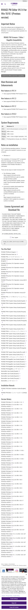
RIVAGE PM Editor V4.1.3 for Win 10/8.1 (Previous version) (11, 493)
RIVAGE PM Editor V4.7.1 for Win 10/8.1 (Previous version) (11, 476)
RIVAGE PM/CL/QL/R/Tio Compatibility (14, 75)
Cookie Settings (14, 598)
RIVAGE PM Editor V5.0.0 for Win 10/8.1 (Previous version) (11, 468)
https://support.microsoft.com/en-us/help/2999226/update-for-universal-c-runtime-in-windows (14, 191)
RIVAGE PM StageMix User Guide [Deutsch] (13, 361)
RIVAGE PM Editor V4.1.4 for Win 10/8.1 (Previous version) (11, 489)
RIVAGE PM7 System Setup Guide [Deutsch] (13, 336)
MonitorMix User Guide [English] (9, 371)
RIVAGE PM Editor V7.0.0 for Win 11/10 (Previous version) (11, 405)
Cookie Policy (16, 595)
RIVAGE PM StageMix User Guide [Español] (13, 366)
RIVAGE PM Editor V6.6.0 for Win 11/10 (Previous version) (11, 422)
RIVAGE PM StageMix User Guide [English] (12, 359)
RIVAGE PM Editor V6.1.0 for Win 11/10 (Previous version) (11, 430)
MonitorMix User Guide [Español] (10, 376)
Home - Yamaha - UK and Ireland (8, 564)
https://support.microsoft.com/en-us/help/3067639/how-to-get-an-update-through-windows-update (14, 177)
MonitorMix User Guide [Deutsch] (10, 373)
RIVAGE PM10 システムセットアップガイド (13, 331)
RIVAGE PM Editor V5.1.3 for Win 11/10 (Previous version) (11, 443)
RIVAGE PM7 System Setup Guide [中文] (12, 354)
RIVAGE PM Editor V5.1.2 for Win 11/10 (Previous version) (11, 447)
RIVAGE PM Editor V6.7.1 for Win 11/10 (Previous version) (11, 409)
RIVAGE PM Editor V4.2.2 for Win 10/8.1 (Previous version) (11, 480)
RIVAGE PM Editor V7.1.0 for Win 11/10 (11, 402)
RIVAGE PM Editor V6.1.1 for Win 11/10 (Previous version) (11, 426)
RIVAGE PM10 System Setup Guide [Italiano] (13, 316)
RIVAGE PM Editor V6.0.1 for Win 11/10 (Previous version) (11, 434)
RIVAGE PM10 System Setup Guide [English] (13, 301)
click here (21, 591)
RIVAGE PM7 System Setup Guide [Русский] (13, 352)
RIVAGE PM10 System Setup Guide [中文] (12, 329)
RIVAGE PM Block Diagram (8, 252)
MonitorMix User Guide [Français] (10, 378)
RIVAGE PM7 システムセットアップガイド (12, 357)
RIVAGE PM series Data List (8, 254)
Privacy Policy (9, 595)
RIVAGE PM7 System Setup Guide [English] (12, 333)
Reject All (14, 603)
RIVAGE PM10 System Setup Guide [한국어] (13, 318)
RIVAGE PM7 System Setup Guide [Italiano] (12, 343)
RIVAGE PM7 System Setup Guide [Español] (13, 338)
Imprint (3, 595)
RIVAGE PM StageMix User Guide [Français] (13, 364)
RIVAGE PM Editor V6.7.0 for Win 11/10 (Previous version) (11, 414)
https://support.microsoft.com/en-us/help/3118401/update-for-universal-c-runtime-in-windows (14, 199)
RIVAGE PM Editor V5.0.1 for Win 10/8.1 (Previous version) (11, 464)
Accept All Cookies (14, 607)
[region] (14, 591)
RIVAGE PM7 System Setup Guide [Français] (13, 341)
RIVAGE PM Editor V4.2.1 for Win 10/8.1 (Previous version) (11, 484)
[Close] (26, 574)
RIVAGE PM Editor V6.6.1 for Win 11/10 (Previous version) (11, 418)
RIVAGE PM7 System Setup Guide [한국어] (12, 345)
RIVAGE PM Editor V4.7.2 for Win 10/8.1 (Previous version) (11, 472)
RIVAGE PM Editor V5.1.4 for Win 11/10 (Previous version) (11, 439)
